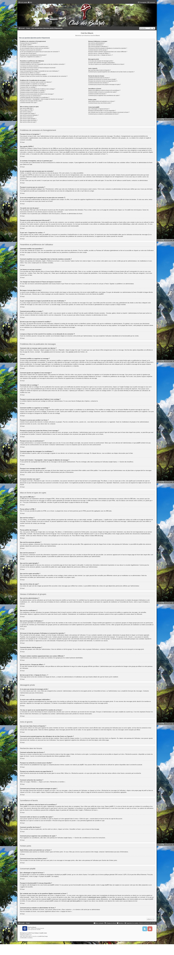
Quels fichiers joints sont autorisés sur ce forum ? (101, 101)
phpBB (101, 294)
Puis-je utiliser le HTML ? (27, 110)
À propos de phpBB (44, 876)
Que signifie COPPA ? (26, 45)
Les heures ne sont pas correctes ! (29, 66)
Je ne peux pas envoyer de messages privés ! (100, 61)
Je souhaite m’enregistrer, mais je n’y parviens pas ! (34, 46)
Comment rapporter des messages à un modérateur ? (34, 97)
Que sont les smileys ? (26, 112)
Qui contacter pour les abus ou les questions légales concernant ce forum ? (108, 112)
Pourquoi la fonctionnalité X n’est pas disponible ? (102, 110)
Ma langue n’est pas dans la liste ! (29, 69)
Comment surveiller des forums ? (97, 93)
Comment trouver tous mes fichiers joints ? (99, 103)
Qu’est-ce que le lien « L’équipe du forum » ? (100, 55)
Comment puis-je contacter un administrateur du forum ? (103, 114)
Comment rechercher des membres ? (98, 83)
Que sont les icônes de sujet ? (28, 122)
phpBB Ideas (108, 885)
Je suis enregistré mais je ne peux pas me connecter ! (34, 48)
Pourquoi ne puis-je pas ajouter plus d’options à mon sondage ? (37, 89)
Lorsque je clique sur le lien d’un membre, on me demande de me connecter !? (43, 76)
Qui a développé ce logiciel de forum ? (98, 109)
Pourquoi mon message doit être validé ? (31, 101)
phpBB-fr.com (28, 934)
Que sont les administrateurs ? (96, 43)
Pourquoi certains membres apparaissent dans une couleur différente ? (107, 51)
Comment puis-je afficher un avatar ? (30, 73)
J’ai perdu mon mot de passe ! (28, 53)
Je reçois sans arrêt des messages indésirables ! (101, 62)
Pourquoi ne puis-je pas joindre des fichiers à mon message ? (37, 94)
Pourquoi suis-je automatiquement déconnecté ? (33, 55)
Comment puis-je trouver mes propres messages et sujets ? (104, 84)
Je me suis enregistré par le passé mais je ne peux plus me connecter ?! (39, 51)
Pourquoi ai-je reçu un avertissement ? (30, 95)
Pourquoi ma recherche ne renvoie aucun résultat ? (102, 79)
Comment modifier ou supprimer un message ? (33, 84)
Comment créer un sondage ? (28, 87)
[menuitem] (30, 2)
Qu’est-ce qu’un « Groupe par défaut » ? (99, 53)
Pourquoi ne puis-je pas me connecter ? (31, 50)
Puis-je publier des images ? (28, 113)
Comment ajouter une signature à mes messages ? (34, 85)
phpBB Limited (66, 874)
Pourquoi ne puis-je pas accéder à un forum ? (32, 92)
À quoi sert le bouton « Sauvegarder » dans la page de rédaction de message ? (41, 99)
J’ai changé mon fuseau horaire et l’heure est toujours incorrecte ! (38, 67)
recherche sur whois (130, 895)
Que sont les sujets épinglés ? (28, 118)
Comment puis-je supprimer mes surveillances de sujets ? (104, 95)
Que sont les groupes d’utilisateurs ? (98, 46)
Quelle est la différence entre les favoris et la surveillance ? (104, 90)
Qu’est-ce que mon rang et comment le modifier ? (33, 74)
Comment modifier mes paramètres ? (30, 62)
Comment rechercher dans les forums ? (99, 77)
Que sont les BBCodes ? (26, 108)
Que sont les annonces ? (27, 117)
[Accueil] (87, 14)
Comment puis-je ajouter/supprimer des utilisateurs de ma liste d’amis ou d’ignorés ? (111, 72)
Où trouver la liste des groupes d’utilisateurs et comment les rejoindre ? (107, 48)
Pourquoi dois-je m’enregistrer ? (29, 43)
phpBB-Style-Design (43, 936)
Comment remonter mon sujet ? (28, 102)
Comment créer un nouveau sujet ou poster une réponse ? (36, 82)
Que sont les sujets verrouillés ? (28, 120)
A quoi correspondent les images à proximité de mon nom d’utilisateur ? (39, 71)
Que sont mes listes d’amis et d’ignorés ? (99, 70)
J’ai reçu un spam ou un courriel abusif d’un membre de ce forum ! (106, 64)
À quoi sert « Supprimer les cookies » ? (30, 56)
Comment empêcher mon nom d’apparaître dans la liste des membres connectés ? (42, 64)
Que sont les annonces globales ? (29, 115)
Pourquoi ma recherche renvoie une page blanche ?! (102, 81)
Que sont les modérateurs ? (95, 45)
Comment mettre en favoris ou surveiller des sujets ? (102, 92)
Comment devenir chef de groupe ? (98, 50)
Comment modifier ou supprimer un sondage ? (33, 90)
